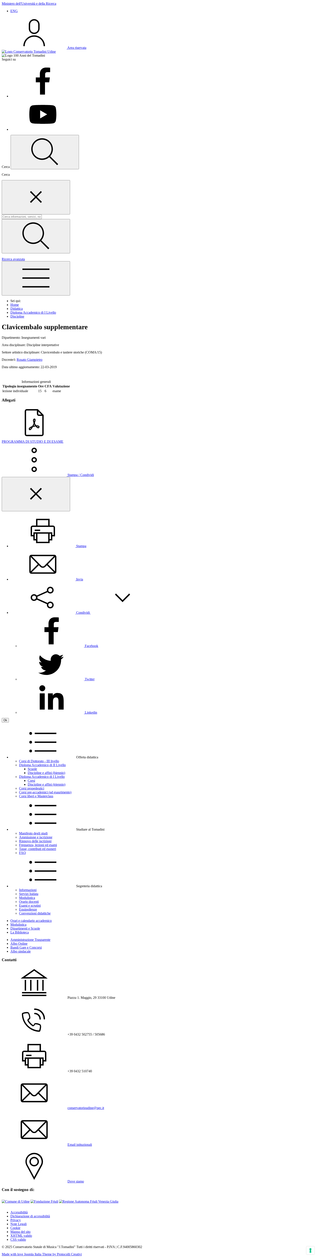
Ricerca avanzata (13, 259)
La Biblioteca (19, 932)
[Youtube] (42, 129)
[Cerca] (36, 236)
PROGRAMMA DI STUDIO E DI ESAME (32, 441)
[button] (83, 612)
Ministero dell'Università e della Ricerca (29, 3)
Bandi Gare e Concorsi (26, 947)
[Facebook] (42, 96)
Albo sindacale (20, 951)
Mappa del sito (20, 1232)
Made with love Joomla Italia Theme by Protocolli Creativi (42, 1254)
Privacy (15, 1220)
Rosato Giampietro (29, 359)
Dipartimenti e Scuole (25, 928)
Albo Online (18, 943)
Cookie (15, 1228)
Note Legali (18, 1224)
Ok (5, 720)
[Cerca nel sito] (45, 152)
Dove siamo (75, 1181)
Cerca (6, 174)
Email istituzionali (79, 1144)
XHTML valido (21, 1235)
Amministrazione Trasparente (30, 940)
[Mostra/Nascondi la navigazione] (36, 278)
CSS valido (18, 1239)
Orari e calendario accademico (31, 920)
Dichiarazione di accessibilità (30, 1216)
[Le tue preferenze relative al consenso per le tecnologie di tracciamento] (310, 1250)
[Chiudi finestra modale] (36, 197)
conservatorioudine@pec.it (85, 1108)
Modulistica (18, 924)
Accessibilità (19, 1212)
